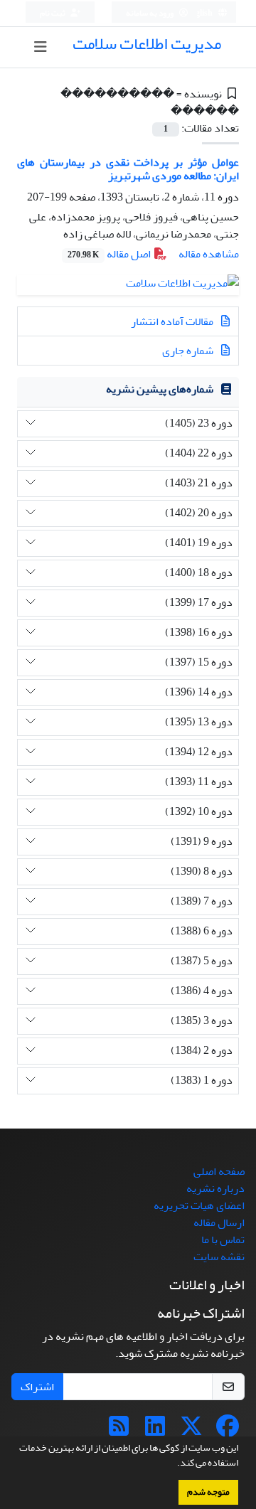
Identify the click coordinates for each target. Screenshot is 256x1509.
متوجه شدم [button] (208, 1491)
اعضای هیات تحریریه (199, 1205)
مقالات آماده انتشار (173, 321)
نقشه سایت (219, 1256)
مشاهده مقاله (208, 254)
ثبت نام (53, 13)
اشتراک (37, 1386)
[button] (173, 1464)
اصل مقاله (110, 254)
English (199, 13)
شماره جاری (188, 350)
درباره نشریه (215, 1188)
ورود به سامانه (150, 13)
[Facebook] (227, 1430)
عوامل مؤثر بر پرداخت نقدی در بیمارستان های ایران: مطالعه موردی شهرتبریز (128, 168)
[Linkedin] (155, 1430)
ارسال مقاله (219, 1222)
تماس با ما (223, 1239)
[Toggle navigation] (40, 47)
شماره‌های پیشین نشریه (159, 389)
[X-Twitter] (191, 1430)
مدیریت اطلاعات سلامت (147, 43)
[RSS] (119, 1430)
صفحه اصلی (219, 1171)
